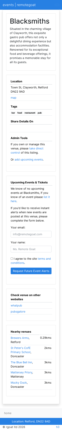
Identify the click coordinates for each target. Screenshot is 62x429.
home (7, 413)
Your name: (18, 242)
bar (13, 112)
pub (40, 112)
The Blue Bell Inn (21, 362)
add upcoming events (29, 159)
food (19, 112)
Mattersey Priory (21, 372)
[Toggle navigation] (57, 5)
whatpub (16, 305)
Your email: (18, 227)
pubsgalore (18, 311)
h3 (57, 427)
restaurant (30, 112)
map (13, 97)
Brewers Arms (20, 338)
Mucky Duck (19, 382)
